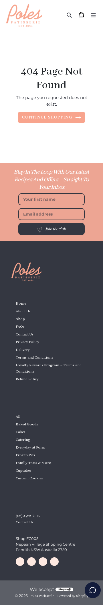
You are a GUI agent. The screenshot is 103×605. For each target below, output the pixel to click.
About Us (23, 311)
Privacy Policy (27, 342)
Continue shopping (47, 117)
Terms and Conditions (34, 357)
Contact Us (24, 334)
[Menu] (93, 14)
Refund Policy (27, 379)
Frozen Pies (25, 455)
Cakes (20, 432)
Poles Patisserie (41, 596)
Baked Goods (27, 424)
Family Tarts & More (33, 463)
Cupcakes (23, 470)
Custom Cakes (27, 387)
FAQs (20, 326)
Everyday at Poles (30, 447)
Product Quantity (30, 486)
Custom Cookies (29, 478)
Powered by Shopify (72, 596)
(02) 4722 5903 (28, 516)
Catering (23, 439)
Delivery (23, 349)
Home (21, 303)
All (18, 416)
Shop (20, 319)
